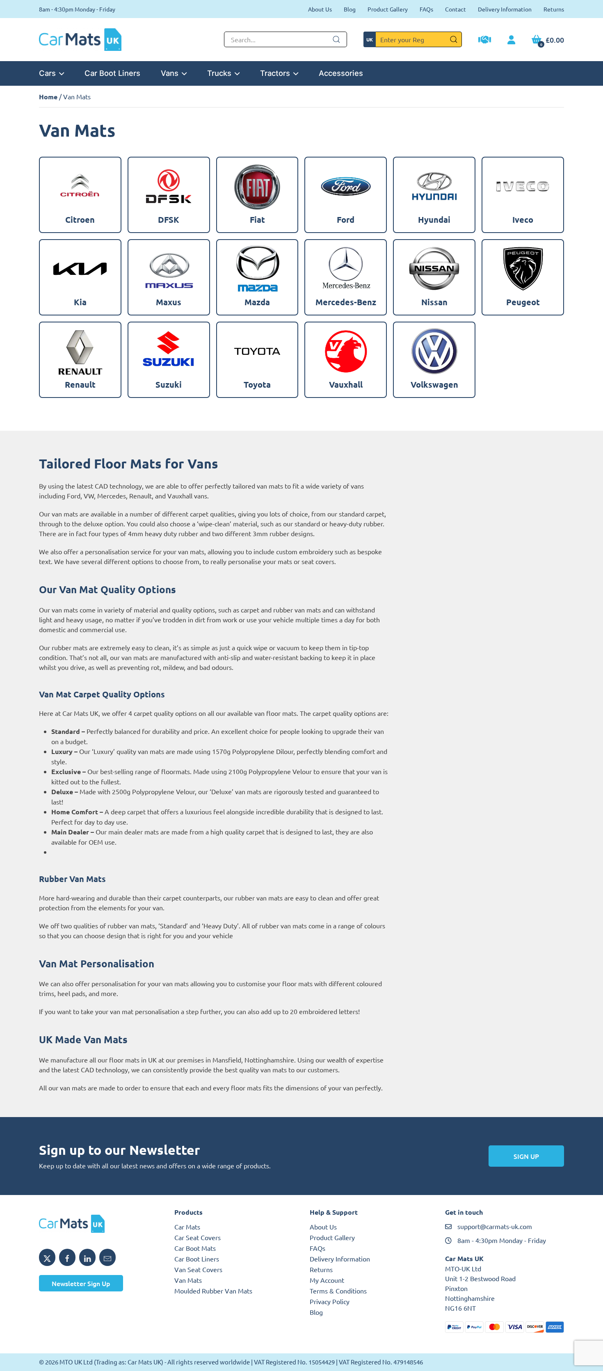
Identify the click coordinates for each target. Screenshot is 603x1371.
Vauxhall (179, 495)
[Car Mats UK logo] (98, 1223)
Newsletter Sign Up (81, 1283)
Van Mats (188, 1280)
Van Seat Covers (198, 1269)
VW (89, 495)
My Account (327, 1280)
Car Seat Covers (197, 1237)
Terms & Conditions (338, 1290)
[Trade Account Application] (484, 41)
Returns (554, 9)
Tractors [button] (275, 73)
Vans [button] (169, 73)
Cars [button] (47, 73)
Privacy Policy (329, 1301)
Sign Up (526, 1156)
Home (48, 96)
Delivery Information (505, 9)
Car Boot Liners (112, 73)
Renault (140, 495)
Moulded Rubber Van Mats (213, 1290)
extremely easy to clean (134, 647)
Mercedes (111, 495)
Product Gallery (388, 9)
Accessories (341, 73)
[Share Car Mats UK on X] (47, 1257)
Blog (350, 9)
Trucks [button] (219, 73)
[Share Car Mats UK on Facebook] (67, 1257)
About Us (320, 9)
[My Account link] (511, 40)
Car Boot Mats (195, 1248)
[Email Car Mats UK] (107, 1257)
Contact (455, 9)
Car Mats (187, 1226)
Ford (73, 495)
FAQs (426, 9)
